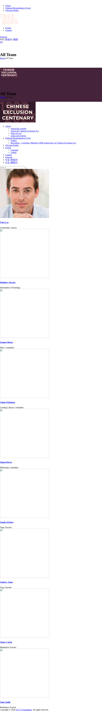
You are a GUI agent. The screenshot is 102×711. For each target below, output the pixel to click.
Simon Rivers (6, 462)
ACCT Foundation (24, 710)
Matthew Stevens (7, 282)
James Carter (6, 642)
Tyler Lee (4, 222)
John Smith (5, 702)
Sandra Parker (7, 522)
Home (2, 58)
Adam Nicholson (7, 402)
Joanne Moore (6, 342)
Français (3, 37)
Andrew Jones (6, 582)
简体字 (8, 39)
